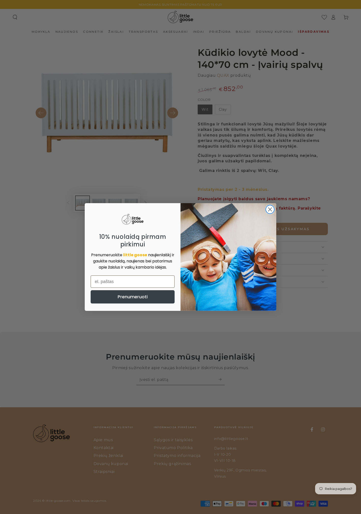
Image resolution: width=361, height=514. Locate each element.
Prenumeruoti (133, 297)
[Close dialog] (270, 209)
